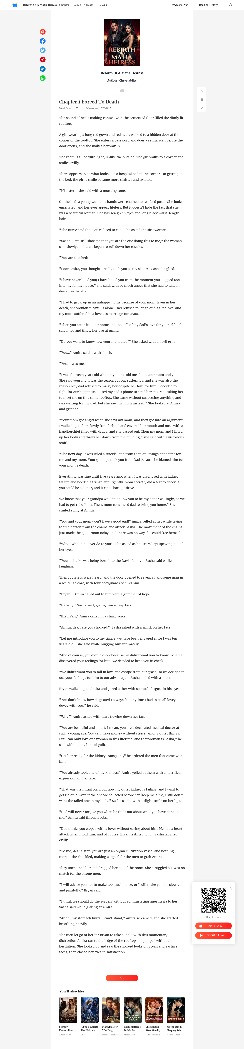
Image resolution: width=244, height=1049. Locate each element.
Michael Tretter (109, 1034)
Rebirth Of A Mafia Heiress (40, 4)
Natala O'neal (173, 1034)
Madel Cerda (130, 1034)
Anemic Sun (65, 1034)
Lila (83, 1034)
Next (122, 978)
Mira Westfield (152, 1034)
